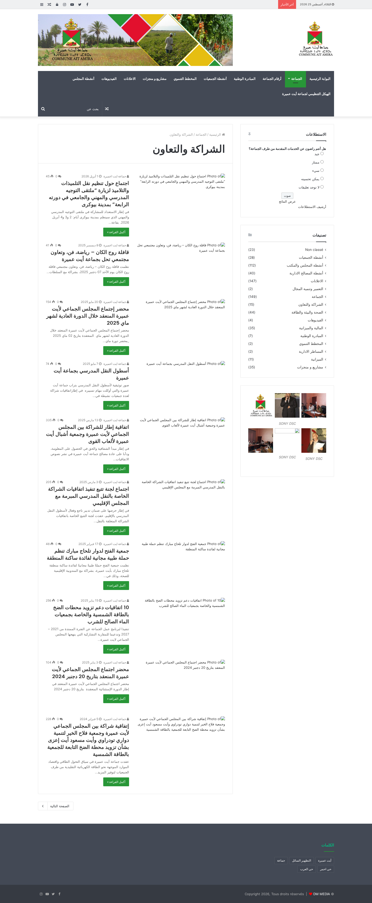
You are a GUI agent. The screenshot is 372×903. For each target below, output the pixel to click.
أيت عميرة (324, 860)
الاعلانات (130, 79)
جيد (317, 154)
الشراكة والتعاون (310, 304)
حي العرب (306, 869)
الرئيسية (215, 134)
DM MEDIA (321, 894)
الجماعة (296, 79)
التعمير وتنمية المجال (308, 289)
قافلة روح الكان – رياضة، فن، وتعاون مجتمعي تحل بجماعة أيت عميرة (90, 256)
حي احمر (325, 869)
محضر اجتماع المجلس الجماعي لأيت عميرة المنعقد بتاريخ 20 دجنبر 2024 (90, 673)
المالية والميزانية (311, 328)
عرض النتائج (287, 201)
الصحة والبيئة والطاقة (307, 312)
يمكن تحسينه (310, 179)
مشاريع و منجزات (155, 79)
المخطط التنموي (185, 79)
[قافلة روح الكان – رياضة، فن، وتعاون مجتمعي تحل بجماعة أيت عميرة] (180, 268)
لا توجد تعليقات (309, 187)
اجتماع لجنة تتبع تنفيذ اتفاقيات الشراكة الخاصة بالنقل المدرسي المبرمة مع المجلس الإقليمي (88, 496)
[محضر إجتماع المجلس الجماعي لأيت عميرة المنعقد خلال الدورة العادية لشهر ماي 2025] (180, 324)
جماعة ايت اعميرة (115, 176)
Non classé (314, 250)
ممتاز (315, 162)
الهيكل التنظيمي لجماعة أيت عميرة (306, 94)
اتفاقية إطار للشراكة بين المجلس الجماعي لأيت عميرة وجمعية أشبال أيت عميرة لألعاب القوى (87, 434)
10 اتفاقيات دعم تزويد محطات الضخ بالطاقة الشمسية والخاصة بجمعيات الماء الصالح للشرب (91, 614)
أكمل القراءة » (116, 232)
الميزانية (317, 359)
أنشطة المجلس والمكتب (305, 265)
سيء (315, 171)
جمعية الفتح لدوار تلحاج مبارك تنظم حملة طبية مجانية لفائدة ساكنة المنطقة (88, 554)
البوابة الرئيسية (319, 79)
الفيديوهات (109, 79)
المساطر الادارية (311, 351)
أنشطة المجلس (83, 79)
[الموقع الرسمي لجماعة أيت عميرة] (315, 39)
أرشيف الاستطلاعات (312, 207)
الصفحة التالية (59, 806)
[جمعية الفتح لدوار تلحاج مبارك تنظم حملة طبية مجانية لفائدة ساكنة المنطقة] (180, 566)
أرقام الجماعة (272, 79)
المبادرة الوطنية (245, 79)
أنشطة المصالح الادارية (306, 273)
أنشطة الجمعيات (215, 79)
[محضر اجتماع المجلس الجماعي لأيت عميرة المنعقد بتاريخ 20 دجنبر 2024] (180, 685)
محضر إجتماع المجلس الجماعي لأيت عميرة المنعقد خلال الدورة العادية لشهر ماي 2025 (87, 315)
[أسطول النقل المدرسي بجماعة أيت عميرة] (180, 386)
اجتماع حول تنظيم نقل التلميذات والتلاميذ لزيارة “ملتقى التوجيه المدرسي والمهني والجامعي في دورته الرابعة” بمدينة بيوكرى (89, 194)
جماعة (281, 860)
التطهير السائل (301, 860)
